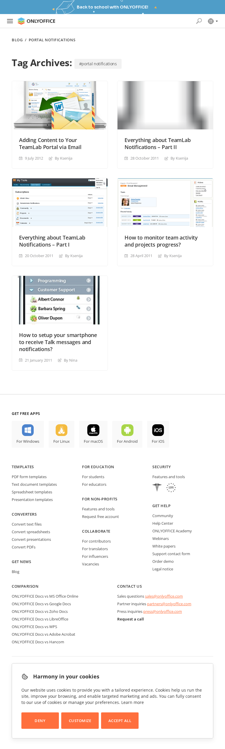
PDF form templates (29, 476)
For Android (127, 441)
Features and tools (98, 509)
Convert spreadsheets (31, 531)
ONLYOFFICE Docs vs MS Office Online (45, 596)
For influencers (95, 556)
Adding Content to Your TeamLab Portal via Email (50, 143)
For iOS (158, 441)
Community (162, 515)
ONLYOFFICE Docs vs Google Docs (41, 603)
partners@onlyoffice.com (169, 603)
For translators (95, 548)
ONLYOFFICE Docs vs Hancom (38, 641)
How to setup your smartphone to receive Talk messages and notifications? (58, 342)
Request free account (100, 516)
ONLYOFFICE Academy (172, 530)
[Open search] (198, 21)
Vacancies (90, 564)
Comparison (25, 586)
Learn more (132, 702)
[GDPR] (171, 488)
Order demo (163, 561)
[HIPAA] (157, 488)
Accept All (119, 720)
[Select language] (212, 21)
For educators (94, 484)
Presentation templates (32, 499)
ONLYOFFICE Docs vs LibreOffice (40, 619)
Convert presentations (31, 539)
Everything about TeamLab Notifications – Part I (52, 241)
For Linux (61, 441)
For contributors (96, 541)
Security (161, 466)
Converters (24, 514)
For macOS (93, 441)
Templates (23, 466)
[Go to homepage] (36, 21)
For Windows (27, 441)
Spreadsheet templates (32, 492)
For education (98, 466)
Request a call (130, 619)
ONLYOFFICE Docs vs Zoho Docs (40, 611)
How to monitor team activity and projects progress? (161, 241)
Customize (80, 720)
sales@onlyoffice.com (164, 596)
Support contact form (171, 553)
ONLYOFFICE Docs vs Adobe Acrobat (43, 634)
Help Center (162, 523)
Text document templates (34, 484)
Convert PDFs (23, 547)
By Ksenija (63, 158)
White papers (163, 546)
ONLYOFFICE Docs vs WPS (34, 626)
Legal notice (162, 569)
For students (93, 476)
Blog (17, 39)
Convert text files (27, 524)
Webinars (160, 538)
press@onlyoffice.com (162, 611)
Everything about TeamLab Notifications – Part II (158, 143)
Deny (40, 720)
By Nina (70, 360)
